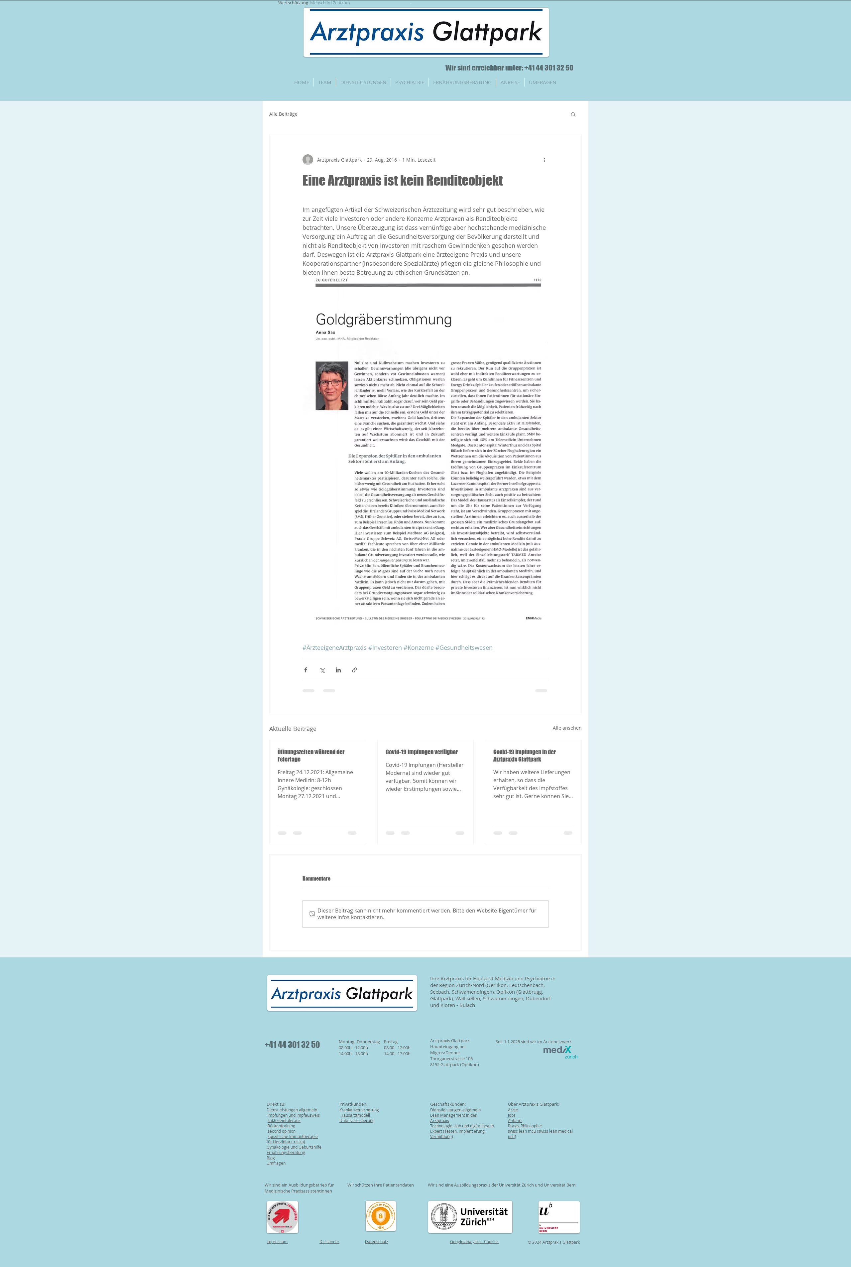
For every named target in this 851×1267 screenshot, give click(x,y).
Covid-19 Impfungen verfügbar (422, 752)
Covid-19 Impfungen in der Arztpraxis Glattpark (524, 755)
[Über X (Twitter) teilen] (322, 670)
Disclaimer (329, 1241)
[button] (573, 114)
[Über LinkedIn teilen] (338, 670)
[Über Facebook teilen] (306, 670)
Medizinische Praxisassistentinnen (298, 1191)
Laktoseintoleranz (284, 1120)
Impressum (277, 1241)
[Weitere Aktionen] (544, 160)
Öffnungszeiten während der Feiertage (311, 755)
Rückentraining (281, 1125)
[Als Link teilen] (354, 670)
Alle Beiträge (283, 114)
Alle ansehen (567, 728)
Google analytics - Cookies (474, 1241)
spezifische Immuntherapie (293, 1136)
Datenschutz (376, 1241)
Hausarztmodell (355, 1115)
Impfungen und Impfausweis (294, 1115)
